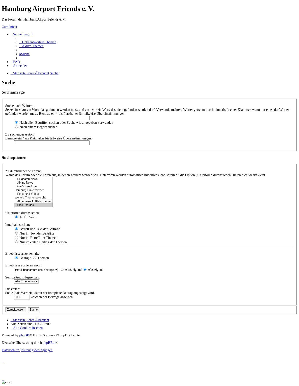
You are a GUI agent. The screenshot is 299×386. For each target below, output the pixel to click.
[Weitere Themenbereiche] (33, 198)
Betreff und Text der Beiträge (39, 229)
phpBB (24, 335)
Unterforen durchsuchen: (22, 213)
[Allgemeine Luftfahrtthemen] (33, 201)
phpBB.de (50, 342)
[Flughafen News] (33, 179)
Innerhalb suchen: (17, 224)
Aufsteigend (73, 269)
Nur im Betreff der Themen (38, 238)
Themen (43, 258)
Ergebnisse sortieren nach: (23, 265)
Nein (31, 217)
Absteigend (95, 269)
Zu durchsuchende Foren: (23, 171)
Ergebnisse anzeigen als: (22, 253)
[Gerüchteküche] (33, 186)
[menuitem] (37, 42)
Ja (20, 217)
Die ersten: (12, 289)
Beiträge (25, 258)
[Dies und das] (33, 205)
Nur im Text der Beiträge (36, 233)
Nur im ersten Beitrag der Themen (43, 242)
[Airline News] (33, 183)
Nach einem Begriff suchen (38, 127)
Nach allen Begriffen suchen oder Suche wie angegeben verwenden (66, 122)
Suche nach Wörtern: (19, 106)
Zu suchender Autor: (19, 134)
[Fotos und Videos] (33, 194)
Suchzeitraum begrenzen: (22, 277)
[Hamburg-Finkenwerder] (33, 190)
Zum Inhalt (9, 27)
